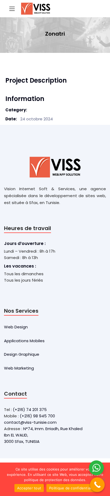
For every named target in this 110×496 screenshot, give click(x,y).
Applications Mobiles (24, 341)
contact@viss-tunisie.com (30, 422)
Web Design (16, 327)
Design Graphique (21, 354)
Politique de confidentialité (72, 488)
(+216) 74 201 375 (30, 409)
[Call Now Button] (97, 484)
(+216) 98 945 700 (37, 416)
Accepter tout (29, 488)
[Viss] (35, 9)
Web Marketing (19, 368)
